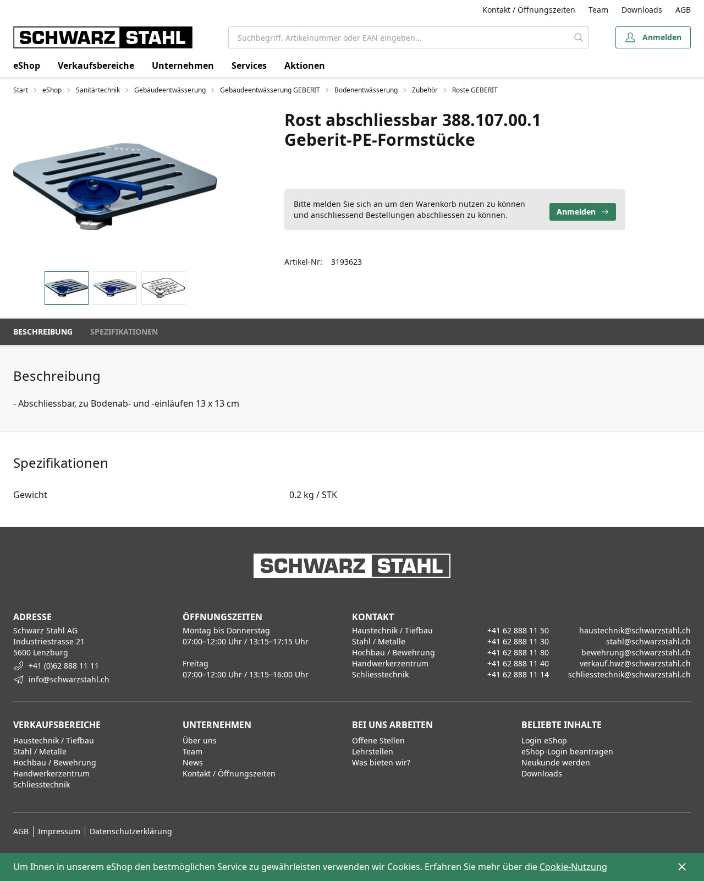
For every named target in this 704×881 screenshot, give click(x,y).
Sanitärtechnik (98, 90)
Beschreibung (43, 331)
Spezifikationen (124, 331)
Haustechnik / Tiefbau (53, 740)
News (193, 762)
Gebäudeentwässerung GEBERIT (270, 90)
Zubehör (425, 90)
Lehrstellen (372, 751)
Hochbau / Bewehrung (54, 762)
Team (598, 9)
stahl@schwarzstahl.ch (648, 641)
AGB (683, 9)
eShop (26, 65)
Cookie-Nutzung (573, 867)
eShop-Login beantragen (567, 751)
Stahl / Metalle (40, 751)
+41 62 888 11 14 (518, 674)
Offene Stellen (378, 740)
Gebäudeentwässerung (170, 90)
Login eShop (544, 740)
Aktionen (304, 65)
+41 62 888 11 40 (518, 663)
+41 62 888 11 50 (518, 630)
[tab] (67, 288)
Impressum (59, 831)
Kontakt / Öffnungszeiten (528, 9)
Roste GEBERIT (475, 90)
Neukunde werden (555, 762)
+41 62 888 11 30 (518, 641)
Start (20, 90)
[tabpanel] (115, 186)
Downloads (642, 9)
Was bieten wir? (381, 762)
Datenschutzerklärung (131, 831)
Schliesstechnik (41, 784)
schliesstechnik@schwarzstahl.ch (629, 674)
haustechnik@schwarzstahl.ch (635, 630)
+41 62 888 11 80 (518, 652)
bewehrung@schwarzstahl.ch (636, 652)
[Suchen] (578, 37)
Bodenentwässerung (366, 90)
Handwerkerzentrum (51, 773)
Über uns (200, 740)
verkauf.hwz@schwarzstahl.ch (635, 663)
